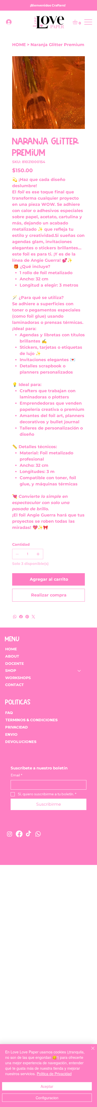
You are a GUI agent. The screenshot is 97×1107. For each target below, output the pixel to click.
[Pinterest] (27, 616)
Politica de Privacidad (54, 1073)
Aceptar (47, 1086)
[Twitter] (33, 616)
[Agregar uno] (38, 554)
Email (16, 775)
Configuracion (47, 1097)
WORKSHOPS (18, 677)
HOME (11, 649)
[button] (78, 22)
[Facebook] (21, 616)
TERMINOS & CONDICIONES (31, 720)
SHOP (10, 670)
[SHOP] (79, 670)
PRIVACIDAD (16, 727)
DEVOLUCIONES (20, 741)
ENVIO (11, 734)
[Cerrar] (90, 1051)
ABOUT (12, 656)
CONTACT (14, 684)
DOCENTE (14, 663)
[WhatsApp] (14, 616)
